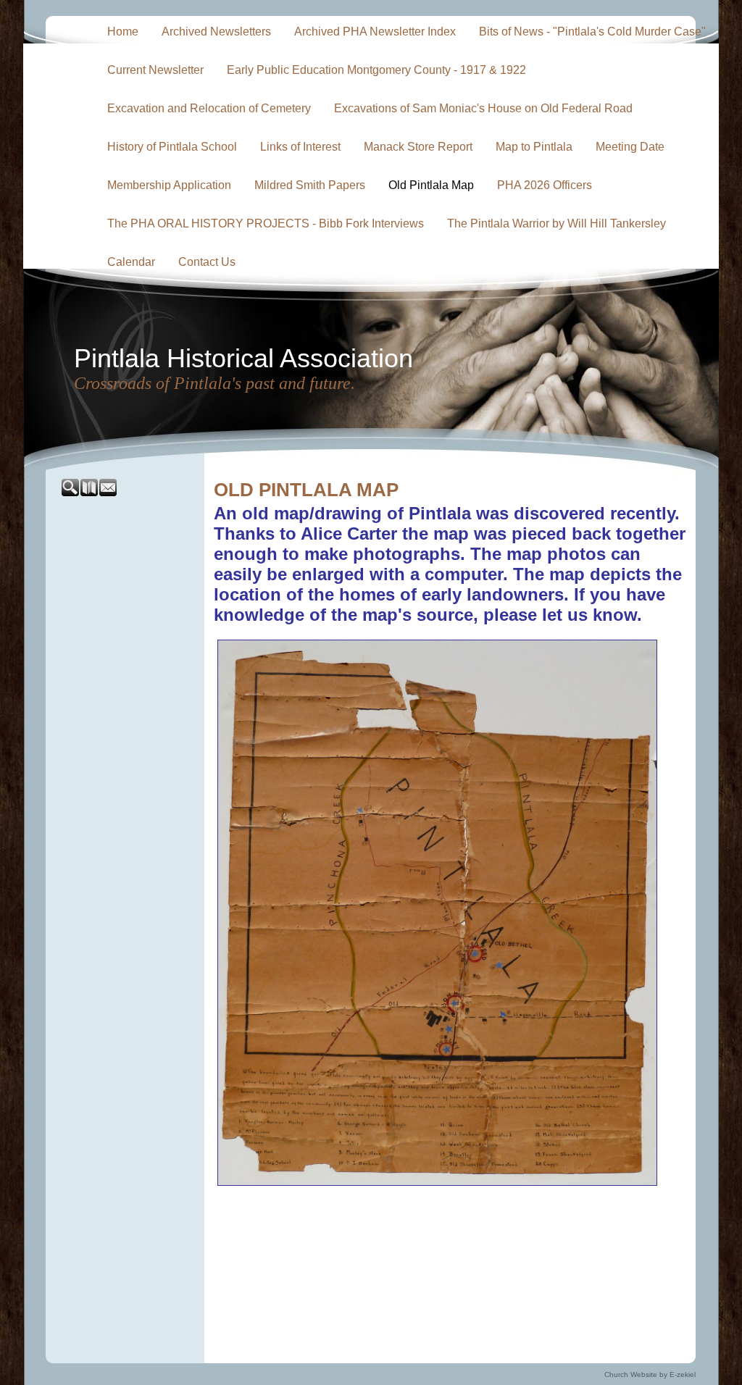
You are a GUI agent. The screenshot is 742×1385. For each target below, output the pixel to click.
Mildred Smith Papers (309, 185)
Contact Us (206, 262)
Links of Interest (300, 147)
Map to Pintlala (534, 147)
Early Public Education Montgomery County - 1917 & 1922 (376, 70)
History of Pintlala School (172, 147)
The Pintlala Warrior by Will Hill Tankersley (556, 223)
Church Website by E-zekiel (650, 1374)
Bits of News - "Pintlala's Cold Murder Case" (592, 31)
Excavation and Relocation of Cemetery (209, 108)
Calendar (131, 262)
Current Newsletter (155, 70)
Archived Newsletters (216, 31)
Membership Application (169, 185)
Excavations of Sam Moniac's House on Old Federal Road (483, 108)
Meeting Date (630, 147)
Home (122, 31)
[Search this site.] (71, 493)
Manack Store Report (418, 147)
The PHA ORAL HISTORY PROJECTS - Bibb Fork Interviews (265, 223)
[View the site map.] (89, 493)
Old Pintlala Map (431, 185)
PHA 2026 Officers (544, 185)
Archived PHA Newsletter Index (375, 31)
